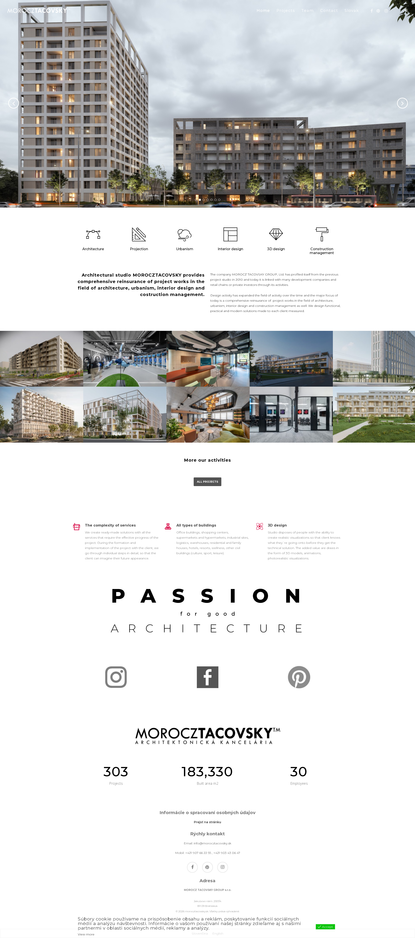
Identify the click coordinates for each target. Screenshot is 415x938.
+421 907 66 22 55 (198, 853)
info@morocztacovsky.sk (212, 843)
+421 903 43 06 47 (226, 853)
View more (86, 934)
